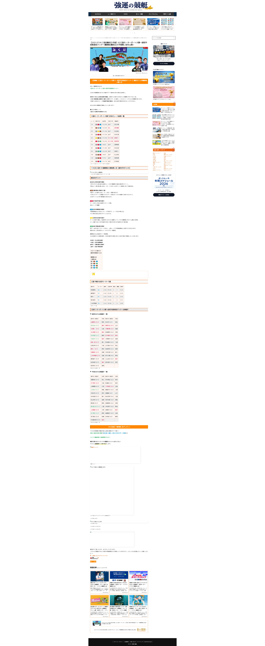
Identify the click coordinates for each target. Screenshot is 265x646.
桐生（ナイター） (157, 153)
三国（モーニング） (157, 167)
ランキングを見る (164, 63)
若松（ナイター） (168, 164)
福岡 (165, 167)
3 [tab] (134, 33)
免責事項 (127, 641)
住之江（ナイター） (157, 170)
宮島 (165, 159)
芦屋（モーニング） (168, 165)
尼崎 (165, 153)
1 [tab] (130, 33)
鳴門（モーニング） (168, 154)
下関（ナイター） (168, 162)
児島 (165, 157)
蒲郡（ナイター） (157, 162)
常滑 (154, 164)
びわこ (154, 168)
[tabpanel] (97, 24)
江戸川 (154, 156)
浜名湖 (154, 161)
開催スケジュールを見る (164, 194)
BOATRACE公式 (148, 641)
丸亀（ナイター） (168, 156)
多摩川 (154, 159)
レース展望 (94, 561)
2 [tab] (132, 33)
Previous (89, 24)
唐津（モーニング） (168, 168)
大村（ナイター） (168, 170)
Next (175, 24)
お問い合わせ (133, 641)
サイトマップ (140, 641)
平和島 (154, 157)
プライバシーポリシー (118, 641)
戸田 (154, 154)
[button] (174, 38)
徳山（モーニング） (168, 161)
